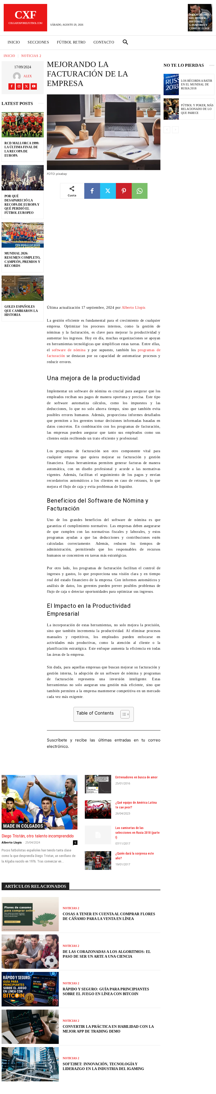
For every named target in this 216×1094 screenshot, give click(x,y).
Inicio (9, 56)
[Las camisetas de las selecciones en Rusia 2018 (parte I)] (98, 835)
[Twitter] (26, 86)
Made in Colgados (23, 826)
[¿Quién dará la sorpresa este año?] (98, 860)
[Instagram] (19, 86)
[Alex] (18, 76)
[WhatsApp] (140, 191)
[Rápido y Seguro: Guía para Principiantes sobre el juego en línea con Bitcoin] (30, 989)
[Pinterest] (124, 191)
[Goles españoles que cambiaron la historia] (23, 288)
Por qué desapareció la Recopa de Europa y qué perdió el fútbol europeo (22, 204)
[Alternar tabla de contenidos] (122, 714)
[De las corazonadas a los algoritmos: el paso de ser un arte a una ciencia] (30, 951)
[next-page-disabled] (175, 129)
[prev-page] (167, 129)
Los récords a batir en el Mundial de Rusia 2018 (196, 84)
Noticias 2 (31, 56)
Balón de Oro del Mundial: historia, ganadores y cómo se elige (199, 21)
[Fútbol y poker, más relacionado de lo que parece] (171, 109)
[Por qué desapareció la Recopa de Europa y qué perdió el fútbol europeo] (23, 177)
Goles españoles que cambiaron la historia (21, 311)
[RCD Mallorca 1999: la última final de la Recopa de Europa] (23, 124)
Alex (27, 76)
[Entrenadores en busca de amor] (98, 784)
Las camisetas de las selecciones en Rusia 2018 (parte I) (137, 832)
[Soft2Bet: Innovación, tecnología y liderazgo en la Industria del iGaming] (30, 1064)
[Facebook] (11, 86)
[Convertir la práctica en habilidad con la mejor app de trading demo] (30, 1027)
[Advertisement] (103, 256)
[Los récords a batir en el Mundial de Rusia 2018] (171, 84)
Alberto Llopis (133, 308)
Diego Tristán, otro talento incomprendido (38, 835)
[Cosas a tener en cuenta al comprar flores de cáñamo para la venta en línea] (30, 914)
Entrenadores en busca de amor (136, 777)
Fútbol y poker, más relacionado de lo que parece (197, 109)
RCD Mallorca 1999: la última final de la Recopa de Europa (21, 149)
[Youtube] (34, 86)
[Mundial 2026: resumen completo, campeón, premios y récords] (23, 235)
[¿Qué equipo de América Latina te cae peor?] (98, 809)
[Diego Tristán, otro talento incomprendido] (39, 802)
